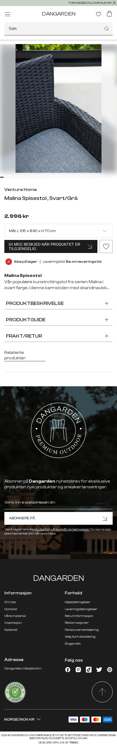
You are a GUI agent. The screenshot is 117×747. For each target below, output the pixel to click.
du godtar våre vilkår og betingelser (62, 529)
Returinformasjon (79, 616)
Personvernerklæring (82, 630)
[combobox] (58, 28)
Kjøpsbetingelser (77, 602)
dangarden (58, 14)
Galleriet (10, 630)
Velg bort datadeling (80, 636)
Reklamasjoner (76, 623)
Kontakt (10, 609)
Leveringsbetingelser (81, 609)
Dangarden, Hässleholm (22, 668)
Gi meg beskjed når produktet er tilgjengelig (44, 246)
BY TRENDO (71, 742)
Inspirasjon (13, 623)
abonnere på (22, 518)
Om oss (10, 602)
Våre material (15, 616)
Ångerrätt (73, 644)
